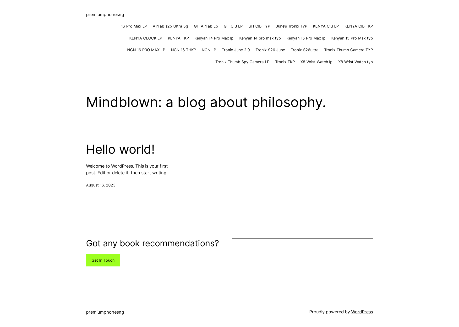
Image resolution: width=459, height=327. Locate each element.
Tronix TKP (285, 61)
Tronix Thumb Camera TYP (348, 49)
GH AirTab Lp (206, 26)
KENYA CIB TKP (358, 26)
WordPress (362, 311)
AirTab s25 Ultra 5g (170, 26)
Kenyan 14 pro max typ (260, 38)
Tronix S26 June (270, 49)
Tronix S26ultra (304, 49)
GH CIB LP (233, 26)
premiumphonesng (105, 14)
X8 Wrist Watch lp (317, 61)
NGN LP (209, 49)
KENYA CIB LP (326, 26)
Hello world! (120, 149)
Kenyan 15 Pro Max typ (352, 38)
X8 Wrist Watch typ (355, 61)
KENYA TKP (178, 38)
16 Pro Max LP (134, 26)
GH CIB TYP (259, 26)
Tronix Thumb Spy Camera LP (242, 61)
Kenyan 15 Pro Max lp (306, 38)
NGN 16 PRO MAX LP (146, 49)
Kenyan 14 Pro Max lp (214, 38)
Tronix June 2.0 (236, 49)
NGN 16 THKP (183, 49)
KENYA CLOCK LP (145, 38)
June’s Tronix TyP (291, 26)
